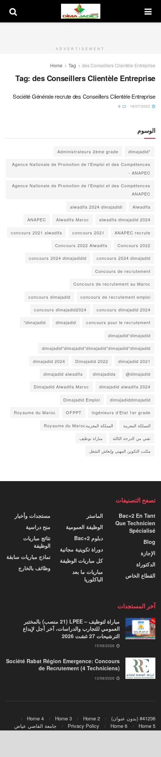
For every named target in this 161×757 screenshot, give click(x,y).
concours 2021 (88, 233)
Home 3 (63, 718)
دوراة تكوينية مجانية (81, 549)
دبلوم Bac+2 (88, 538)
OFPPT (74, 412)
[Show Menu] (148, 11)
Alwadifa (142, 207)
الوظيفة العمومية (84, 526)
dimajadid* (35, 322)
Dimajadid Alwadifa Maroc (61, 387)
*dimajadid (139, 151)
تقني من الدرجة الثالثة (132, 438)
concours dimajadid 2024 (124, 310)
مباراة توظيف (91, 438)
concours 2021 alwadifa (36, 233)
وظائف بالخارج (34, 568)
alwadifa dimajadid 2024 (125, 219)
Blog (149, 541)
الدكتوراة (145, 564)
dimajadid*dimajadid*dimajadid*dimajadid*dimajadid (96, 348)
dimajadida (104, 374)
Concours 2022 (134, 245)
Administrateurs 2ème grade (87, 151)
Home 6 (118, 725)
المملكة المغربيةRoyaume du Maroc (78, 425)
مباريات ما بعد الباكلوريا (87, 575)
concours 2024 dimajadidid (57, 258)
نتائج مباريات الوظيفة (37, 541)
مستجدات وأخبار (33, 515)
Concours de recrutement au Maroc (112, 284)
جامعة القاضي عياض (35, 725)
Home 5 (147, 725)
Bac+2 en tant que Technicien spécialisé (135, 523)
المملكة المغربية (137, 425)
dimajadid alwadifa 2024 (125, 387)
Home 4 (35, 718)
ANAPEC (36, 219)
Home (56, 65)
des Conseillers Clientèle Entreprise (118, 65)
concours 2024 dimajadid (124, 258)
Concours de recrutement (123, 271)
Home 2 (91, 718)
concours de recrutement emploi (115, 297)
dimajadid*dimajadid (129, 335)
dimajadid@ (138, 374)
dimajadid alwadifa (63, 374)
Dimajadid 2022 (91, 361)
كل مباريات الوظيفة (81, 560)
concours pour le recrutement (118, 322)
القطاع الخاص (140, 575)
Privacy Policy (83, 725)
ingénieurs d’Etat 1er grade (121, 412)
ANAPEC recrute (133, 233)
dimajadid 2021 (134, 361)
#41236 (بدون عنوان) (133, 718)
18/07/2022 (140, 106)
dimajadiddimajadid (130, 400)
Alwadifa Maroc (72, 219)
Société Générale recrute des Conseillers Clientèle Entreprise (84, 96)
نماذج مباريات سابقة (28, 556)
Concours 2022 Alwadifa (81, 245)
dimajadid (66, 322)
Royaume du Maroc (35, 412)
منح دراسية (38, 526)
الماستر (94, 515)
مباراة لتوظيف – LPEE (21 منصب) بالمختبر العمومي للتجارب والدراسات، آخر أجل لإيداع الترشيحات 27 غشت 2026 (71, 629)
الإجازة (148, 553)
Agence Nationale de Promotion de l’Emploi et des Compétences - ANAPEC (81, 168)
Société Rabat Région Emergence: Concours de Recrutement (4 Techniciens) (63, 664)
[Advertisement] (80, 31)
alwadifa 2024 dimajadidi (96, 207)
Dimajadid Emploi (81, 400)
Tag (72, 65)
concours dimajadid (49, 297)
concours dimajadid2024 (60, 310)
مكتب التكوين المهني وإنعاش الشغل (120, 451)
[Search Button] (13, 11)
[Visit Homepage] (81, 11)
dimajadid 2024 (49, 361)
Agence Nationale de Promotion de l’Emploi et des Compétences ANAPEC (81, 189)
